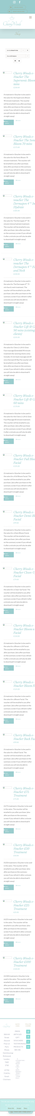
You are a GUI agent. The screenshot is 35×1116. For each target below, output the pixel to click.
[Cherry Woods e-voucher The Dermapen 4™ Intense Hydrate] (7, 199)
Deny (25, 1108)
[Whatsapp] (28, 1042)
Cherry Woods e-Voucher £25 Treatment (23, 905)
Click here (6, 1079)
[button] (20, 1112)
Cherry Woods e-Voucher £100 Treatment (23, 962)
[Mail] (28, 1047)
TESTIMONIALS (20, 1044)
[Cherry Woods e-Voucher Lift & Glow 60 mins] (7, 398)
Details (19, 120)
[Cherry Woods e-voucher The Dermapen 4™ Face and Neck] (7, 262)
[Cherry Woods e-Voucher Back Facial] (7, 737)
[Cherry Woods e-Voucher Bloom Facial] (7, 684)
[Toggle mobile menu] (30, 17)
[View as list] (19, 61)
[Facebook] (28, 1037)
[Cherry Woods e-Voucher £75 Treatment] (7, 791)
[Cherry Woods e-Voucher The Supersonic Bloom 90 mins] (7, 75)
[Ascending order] (27, 50)
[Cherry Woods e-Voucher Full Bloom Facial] (7, 458)
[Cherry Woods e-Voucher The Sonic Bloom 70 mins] (7, 139)
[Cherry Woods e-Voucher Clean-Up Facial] (7, 571)
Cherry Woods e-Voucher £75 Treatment (23, 792)
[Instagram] (28, 1032)
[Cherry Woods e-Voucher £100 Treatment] (7, 961)
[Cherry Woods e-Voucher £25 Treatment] (7, 904)
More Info (11, 1108)
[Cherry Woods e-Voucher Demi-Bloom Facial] (7, 514)
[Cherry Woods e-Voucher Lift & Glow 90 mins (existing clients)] (7, 325)
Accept (19, 1108)
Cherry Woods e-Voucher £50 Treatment (23, 848)
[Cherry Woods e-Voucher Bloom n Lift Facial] (7, 628)
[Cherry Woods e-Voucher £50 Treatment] (7, 847)
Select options (7, 122)
